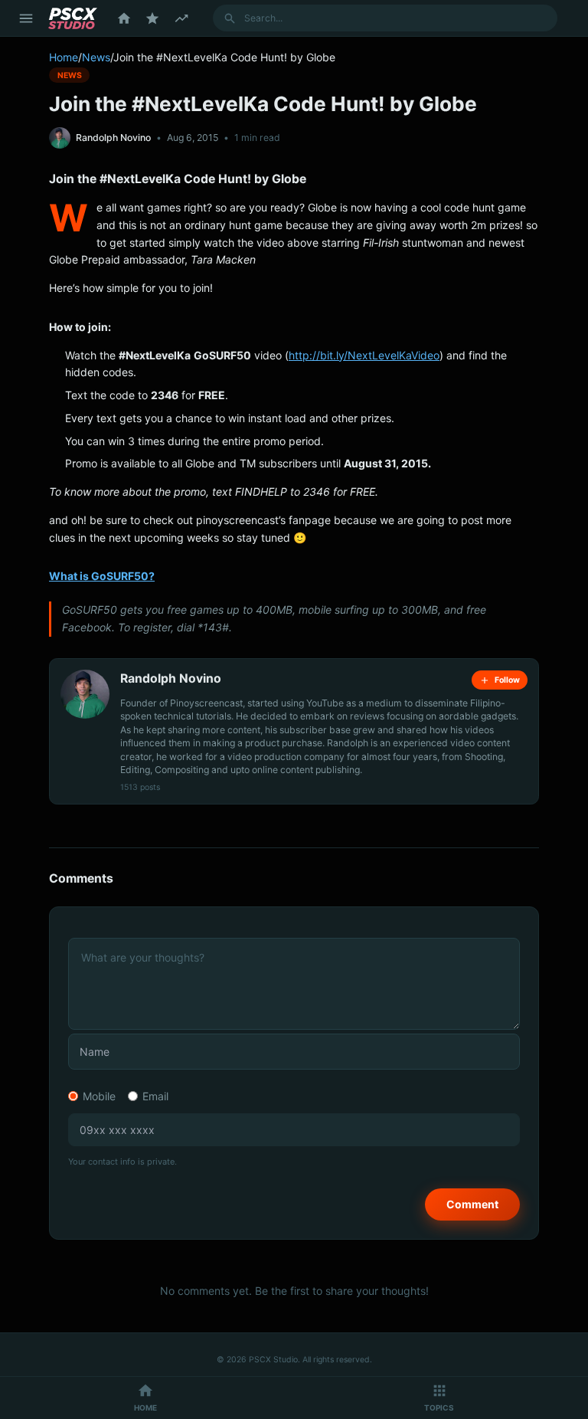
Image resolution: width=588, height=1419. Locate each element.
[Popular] (152, 18)
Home (63, 57)
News (96, 57)
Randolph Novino (113, 137)
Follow (507, 680)
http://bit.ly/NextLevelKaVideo (364, 355)
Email (155, 1096)
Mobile (99, 1096)
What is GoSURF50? (102, 575)
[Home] (124, 18)
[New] (181, 18)
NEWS (69, 75)
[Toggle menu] (26, 18)
